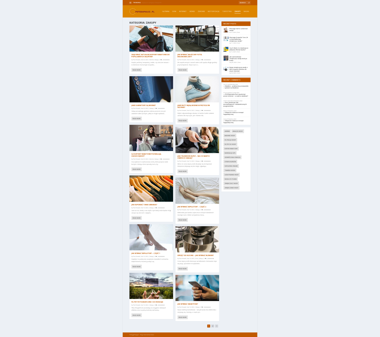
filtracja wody (230, 140)
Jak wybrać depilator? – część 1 (145, 253)
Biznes (192, 11)
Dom (174, 11)
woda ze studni (231, 179)
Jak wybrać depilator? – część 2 (191, 207)
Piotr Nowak (136, 60)
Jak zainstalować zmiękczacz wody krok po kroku (238, 58)
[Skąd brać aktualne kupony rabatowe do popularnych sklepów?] (151, 38)
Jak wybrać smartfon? (187, 304)
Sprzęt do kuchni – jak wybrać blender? (195, 255)
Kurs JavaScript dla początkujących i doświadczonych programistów (235, 104)
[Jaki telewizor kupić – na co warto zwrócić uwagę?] (197, 140)
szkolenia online (231, 166)
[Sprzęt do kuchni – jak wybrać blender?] (197, 239)
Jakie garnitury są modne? (143, 105)
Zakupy (238, 11)
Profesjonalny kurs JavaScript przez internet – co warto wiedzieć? (235, 95)
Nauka (246, 11)
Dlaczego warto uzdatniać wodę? (238, 29)
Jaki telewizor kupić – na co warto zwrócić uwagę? (193, 157)
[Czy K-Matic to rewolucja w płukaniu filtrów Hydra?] (225, 49)
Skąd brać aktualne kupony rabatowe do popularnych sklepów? (150, 55)
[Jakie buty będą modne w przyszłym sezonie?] (197, 89)
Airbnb (227, 131)
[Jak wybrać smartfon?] (197, 288)
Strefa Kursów (230, 162)
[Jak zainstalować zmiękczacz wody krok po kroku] (225, 58)
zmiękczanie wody (231, 188)
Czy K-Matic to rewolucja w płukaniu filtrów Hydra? (238, 49)
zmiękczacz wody (231, 183)
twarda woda (230, 170)
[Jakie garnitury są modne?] (151, 89)
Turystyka (227, 11)
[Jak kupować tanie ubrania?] (151, 189)
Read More (137, 70)
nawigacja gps (230, 153)
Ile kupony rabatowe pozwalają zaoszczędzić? (146, 155)
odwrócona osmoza (232, 157)
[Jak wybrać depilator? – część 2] (197, 191)
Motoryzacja (213, 11)
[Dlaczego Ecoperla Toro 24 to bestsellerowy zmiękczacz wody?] (225, 38)
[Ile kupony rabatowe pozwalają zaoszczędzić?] (151, 138)
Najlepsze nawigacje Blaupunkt (152, 2)
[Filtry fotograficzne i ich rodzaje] (151, 286)
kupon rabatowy (231, 149)
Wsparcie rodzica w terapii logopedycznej (233, 113)
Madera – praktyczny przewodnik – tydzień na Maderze (235, 87)
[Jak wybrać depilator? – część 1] (151, 237)
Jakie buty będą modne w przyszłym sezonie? (193, 106)
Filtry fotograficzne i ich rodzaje (147, 302)
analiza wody (238, 131)
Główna (165, 11)
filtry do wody (230, 144)
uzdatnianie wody (232, 175)
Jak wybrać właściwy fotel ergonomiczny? (189, 55)
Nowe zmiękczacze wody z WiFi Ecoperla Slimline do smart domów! (238, 69)
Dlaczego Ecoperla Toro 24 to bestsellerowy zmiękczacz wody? (238, 39)
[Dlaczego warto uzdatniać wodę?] (225, 29)
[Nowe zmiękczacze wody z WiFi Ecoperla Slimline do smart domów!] (225, 68)
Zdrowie (201, 11)
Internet (183, 11)
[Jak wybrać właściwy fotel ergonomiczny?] (197, 38)
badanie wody (230, 135)
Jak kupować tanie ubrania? (144, 205)
